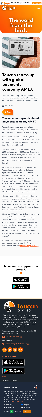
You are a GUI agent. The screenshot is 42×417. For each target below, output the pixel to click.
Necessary (9, 405)
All (12, 411)
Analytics (26, 405)
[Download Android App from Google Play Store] (21, 286)
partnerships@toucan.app (28, 246)
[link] (21, 306)
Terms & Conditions (9, 380)
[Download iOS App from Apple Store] (21, 279)
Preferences (10, 407)
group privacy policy (16, 401)
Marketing (26, 407)
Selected (18, 411)
